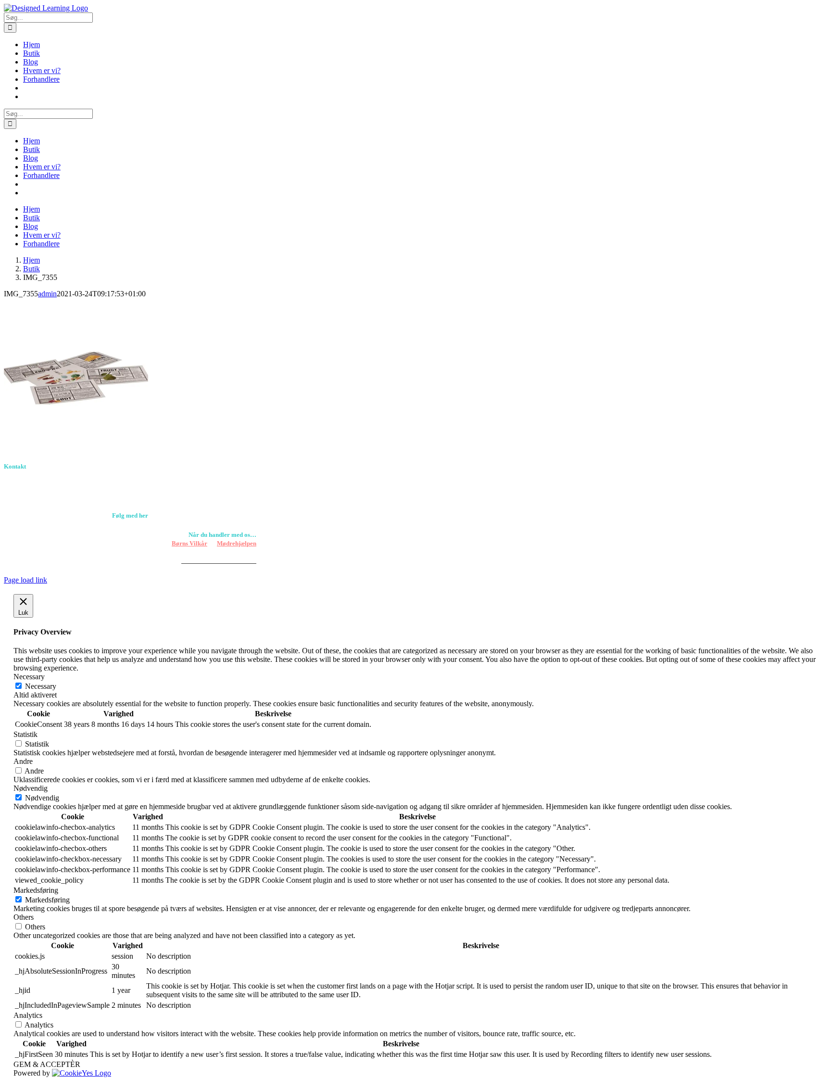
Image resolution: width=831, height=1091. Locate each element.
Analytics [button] (27, 1015)
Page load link (25, 580)
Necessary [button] (29, 676)
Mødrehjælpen (236, 543)
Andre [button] (23, 761)
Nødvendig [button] (30, 788)
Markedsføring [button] (35, 890)
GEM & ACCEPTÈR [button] (46, 1064)
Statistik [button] (25, 734)
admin (47, 294)
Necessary (40, 686)
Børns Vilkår (189, 543)
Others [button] (23, 917)
